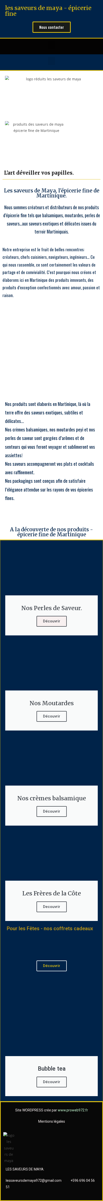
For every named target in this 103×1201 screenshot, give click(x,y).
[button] (51, 45)
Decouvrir (51, 906)
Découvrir (51, 621)
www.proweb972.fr (73, 1110)
